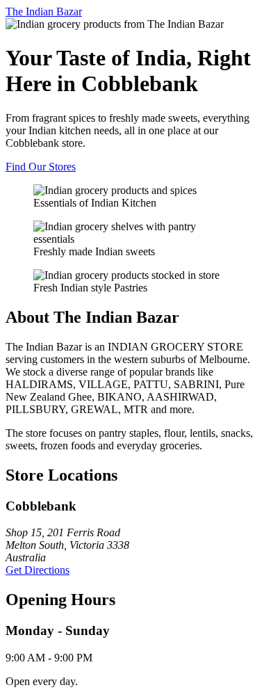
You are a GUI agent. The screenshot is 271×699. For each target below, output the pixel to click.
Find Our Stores (41, 166)
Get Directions (37, 570)
